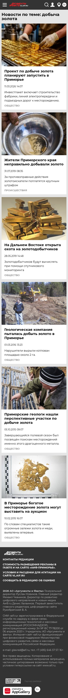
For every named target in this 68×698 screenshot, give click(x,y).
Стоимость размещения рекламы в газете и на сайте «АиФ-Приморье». (29, 566)
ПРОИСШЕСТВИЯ (15, 190)
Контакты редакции (18, 559)
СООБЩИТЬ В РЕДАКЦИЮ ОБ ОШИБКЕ (29, 580)
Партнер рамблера (33, 681)
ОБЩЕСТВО (12, 105)
